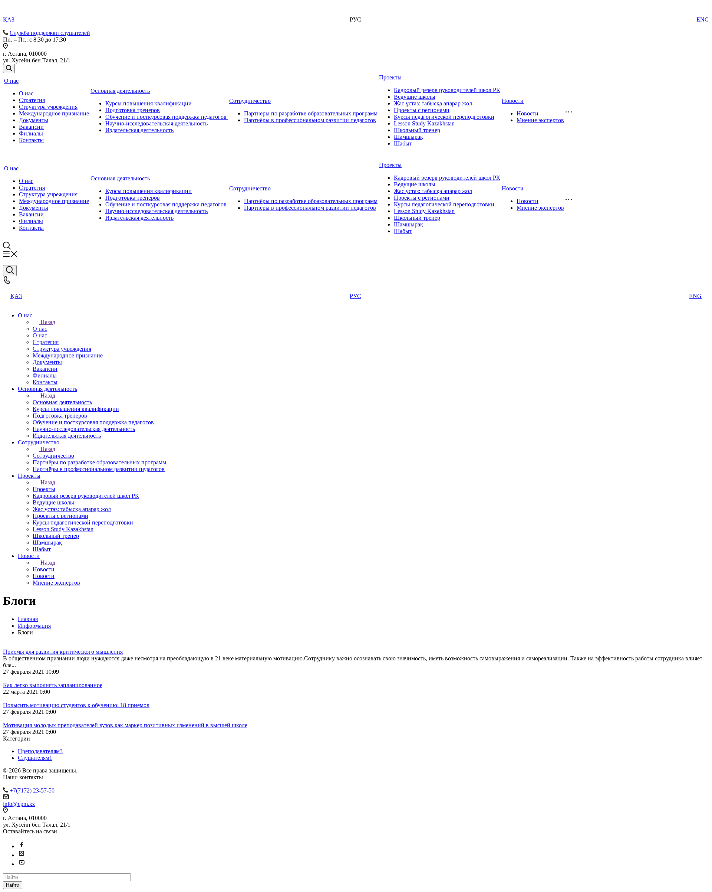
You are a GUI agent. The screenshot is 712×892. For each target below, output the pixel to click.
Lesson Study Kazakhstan (424, 123)
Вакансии (31, 127)
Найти (12, 885)
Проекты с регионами (421, 110)
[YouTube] (21, 864)
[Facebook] (21, 846)
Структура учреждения (48, 107)
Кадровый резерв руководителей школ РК (447, 90)
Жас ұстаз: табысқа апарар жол (433, 103)
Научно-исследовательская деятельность (156, 123)
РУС (355, 296)
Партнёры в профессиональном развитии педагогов (310, 120)
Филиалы (31, 133)
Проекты (390, 77)
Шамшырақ (408, 137)
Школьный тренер (417, 130)
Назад (47, 322)
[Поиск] (9, 68)
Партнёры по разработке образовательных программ (311, 113)
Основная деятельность (120, 91)
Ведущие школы (414, 97)
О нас (11, 81)
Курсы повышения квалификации (148, 103)
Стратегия (32, 100)
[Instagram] (21, 855)
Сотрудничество (250, 101)
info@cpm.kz (19, 804)
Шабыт (403, 143)
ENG (702, 19)
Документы (33, 120)
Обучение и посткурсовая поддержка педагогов (166, 117)
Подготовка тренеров (132, 110)
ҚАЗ (8, 19)
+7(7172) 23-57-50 (32, 790)
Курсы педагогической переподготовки (444, 117)
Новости (513, 101)
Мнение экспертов (540, 120)
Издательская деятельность (139, 130)
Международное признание (54, 113)
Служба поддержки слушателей (50, 33)
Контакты (31, 140)
